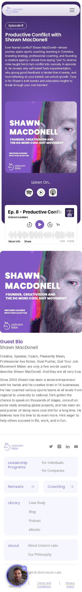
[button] (71, 10)
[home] (18, 10)
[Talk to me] (17, 575)
